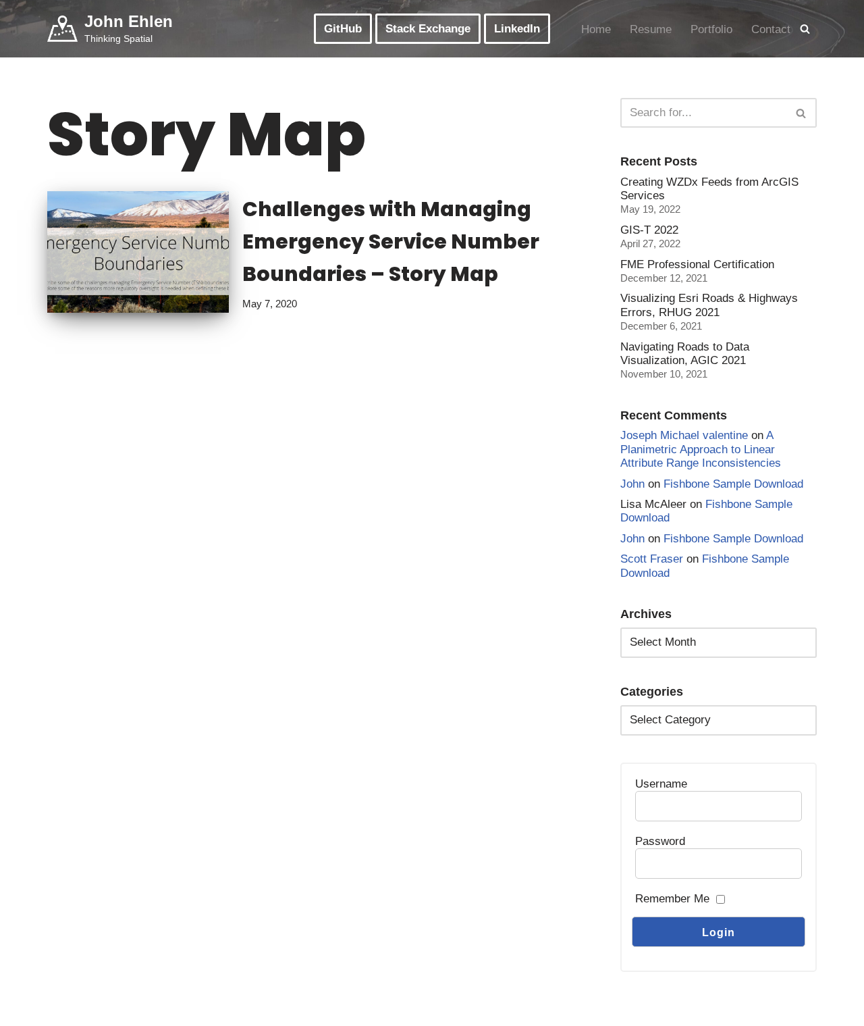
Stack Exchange (427, 28)
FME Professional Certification (697, 264)
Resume (651, 29)
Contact (770, 29)
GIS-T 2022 (649, 230)
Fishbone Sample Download (733, 484)
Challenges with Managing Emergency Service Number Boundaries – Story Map (390, 241)
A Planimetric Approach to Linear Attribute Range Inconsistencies (700, 449)
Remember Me (672, 898)
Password (660, 841)
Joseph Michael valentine (684, 435)
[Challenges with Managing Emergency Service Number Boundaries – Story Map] (138, 251)
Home (596, 29)
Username (661, 783)
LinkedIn (517, 28)
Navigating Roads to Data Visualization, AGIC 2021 (684, 353)
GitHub (343, 28)
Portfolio (711, 29)
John (632, 484)
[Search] (805, 29)
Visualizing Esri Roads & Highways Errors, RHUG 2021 (709, 305)
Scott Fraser (651, 559)
